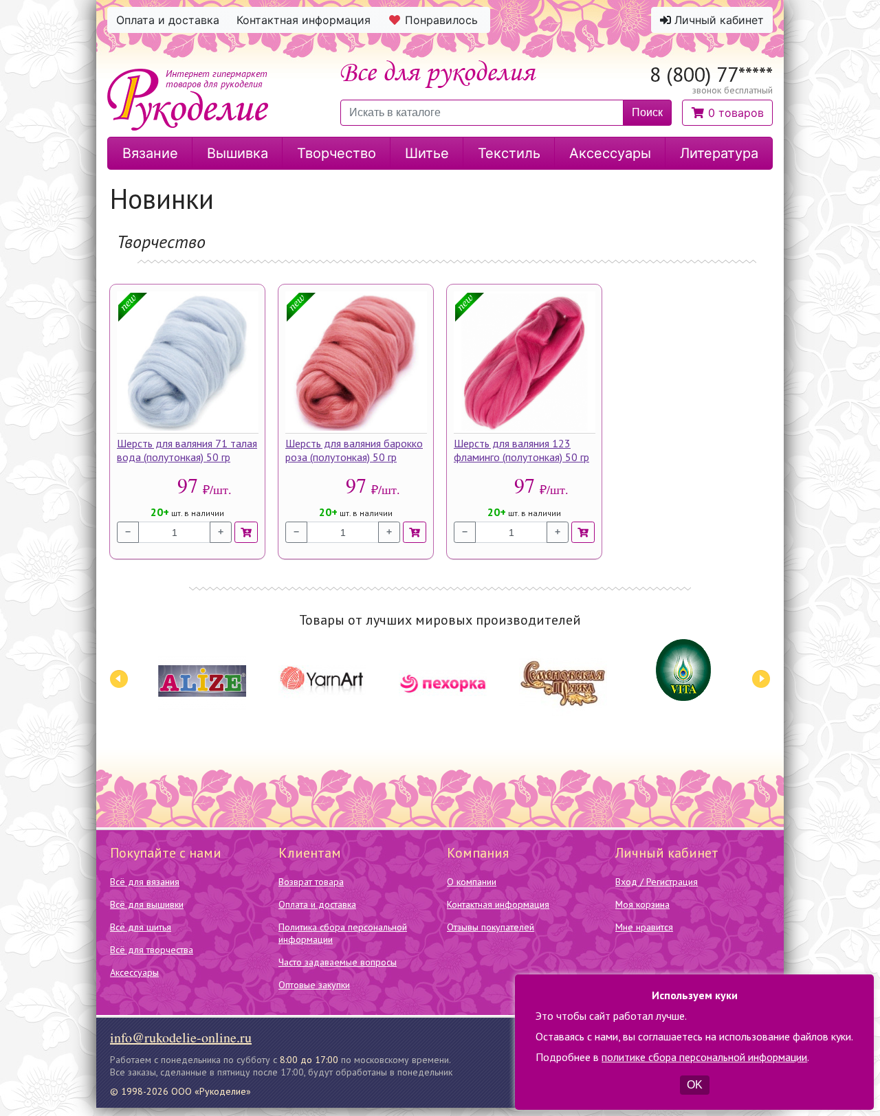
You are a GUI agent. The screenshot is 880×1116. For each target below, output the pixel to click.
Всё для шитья (140, 927)
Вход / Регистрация (656, 881)
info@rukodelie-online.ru (181, 1037)
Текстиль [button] (509, 153)
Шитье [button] (427, 153)
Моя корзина (642, 904)
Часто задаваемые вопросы (337, 962)
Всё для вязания (144, 881)
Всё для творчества (151, 950)
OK (695, 1085)
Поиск (647, 112)
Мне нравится (644, 927)
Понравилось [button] (441, 20)
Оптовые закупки (314, 985)
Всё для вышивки (147, 904)
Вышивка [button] (237, 153)
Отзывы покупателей (490, 927)
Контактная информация (498, 904)
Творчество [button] (336, 153)
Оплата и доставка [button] (167, 20)
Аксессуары (134, 972)
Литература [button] (719, 153)
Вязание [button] (150, 153)
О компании (471, 881)
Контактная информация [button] (303, 20)
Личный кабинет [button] (717, 20)
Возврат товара (311, 881)
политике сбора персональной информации (704, 1057)
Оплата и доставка (317, 904)
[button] (727, 113)
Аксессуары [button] (610, 153)
